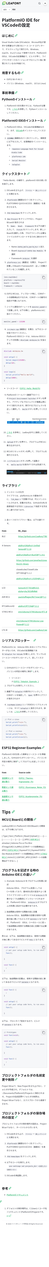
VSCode (19, 130)
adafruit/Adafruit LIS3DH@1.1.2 (30, 578)
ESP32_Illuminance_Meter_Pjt (32, 787)
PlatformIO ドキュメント (17, 1194)
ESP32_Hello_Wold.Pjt (30, 388)
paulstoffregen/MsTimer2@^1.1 (32, 596)
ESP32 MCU (13, 850)
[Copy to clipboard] (43, 277)
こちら (15, 109)
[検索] (39, 3)
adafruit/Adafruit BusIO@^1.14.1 (30, 554)
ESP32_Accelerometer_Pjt (30, 796)
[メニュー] (45, 3)
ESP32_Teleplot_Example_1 (26, 681)
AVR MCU (35, 839)
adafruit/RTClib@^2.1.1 (28, 606)
